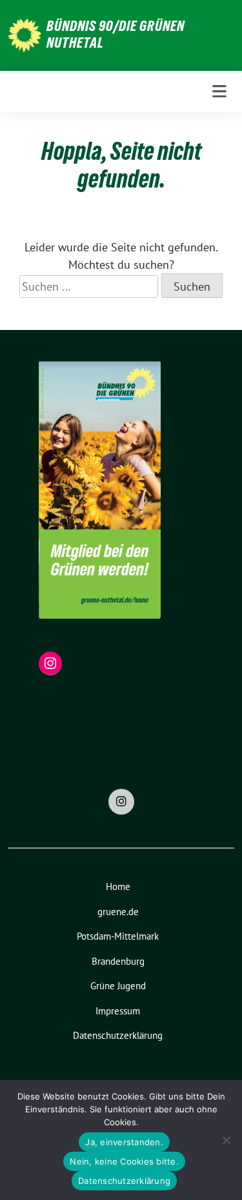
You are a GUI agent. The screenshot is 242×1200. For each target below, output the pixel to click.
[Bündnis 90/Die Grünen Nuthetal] (24, 33)
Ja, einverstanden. (124, 1142)
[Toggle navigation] (219, 91)
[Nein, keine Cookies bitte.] (225, 1140)
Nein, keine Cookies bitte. (124, 1161)
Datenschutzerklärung (124, 1181)
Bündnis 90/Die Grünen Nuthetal (115, 34)
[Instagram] (121, 802)
